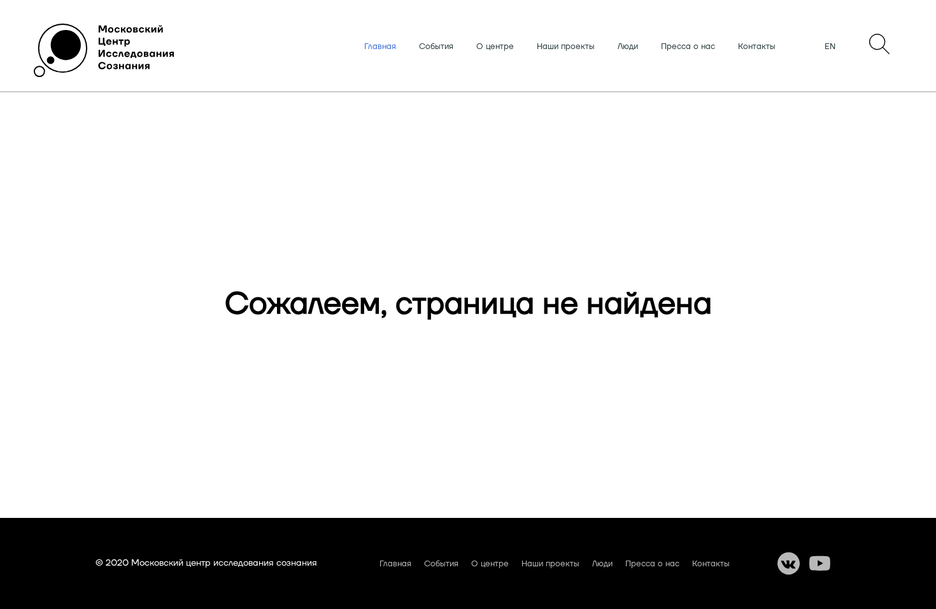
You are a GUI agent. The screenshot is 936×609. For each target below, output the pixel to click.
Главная (380, 46)
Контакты (757, 46)
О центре (495, 46)
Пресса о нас (688, 46)
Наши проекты (566, 46)
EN (830, 46)
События (436, 46)
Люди (628, 46)
